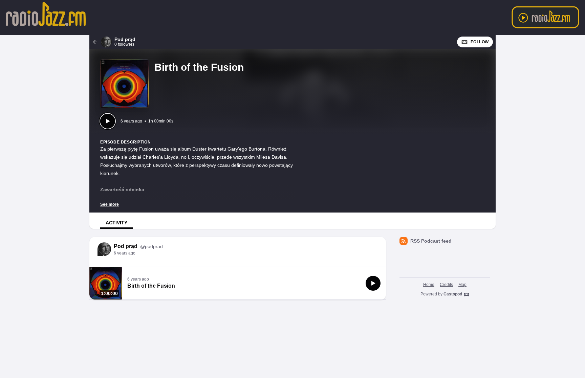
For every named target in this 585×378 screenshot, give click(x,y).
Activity (116, 222)
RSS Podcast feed (431, 241)
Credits (446, 284)
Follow (480, 42)
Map (462, 284)
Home (428, 284)
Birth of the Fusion (151, 286)
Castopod (452, 294)
